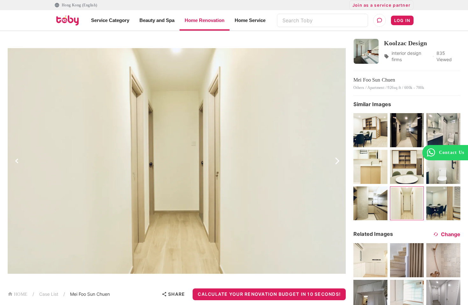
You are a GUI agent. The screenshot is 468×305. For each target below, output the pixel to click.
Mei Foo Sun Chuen (90, 294)
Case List (48, 294)
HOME (20, 294)
